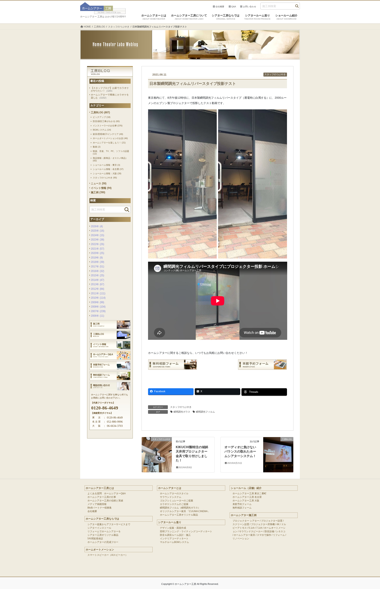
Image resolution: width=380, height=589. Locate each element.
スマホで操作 (264, 535)
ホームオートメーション (100, 549)
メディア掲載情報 (96, 504)
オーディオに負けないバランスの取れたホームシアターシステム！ (240, 451)
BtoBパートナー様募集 (99, 507)
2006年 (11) (97, 315)
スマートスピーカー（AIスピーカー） (107, 555)
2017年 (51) (97, 266)
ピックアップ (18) (101, 117)
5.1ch (252, 528)
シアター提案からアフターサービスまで (108, 524)
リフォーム (279, 535)
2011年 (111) (98, 293)
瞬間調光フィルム (205, 411)
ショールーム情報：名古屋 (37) (108, 169)
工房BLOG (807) (100, 112)
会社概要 (220, 6)
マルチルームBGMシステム (174, 542)
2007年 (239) (98, 311)
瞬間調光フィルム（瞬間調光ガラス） (180, 507)
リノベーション (241, 538)
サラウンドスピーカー (251, 531)
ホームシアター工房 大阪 (246, 500)
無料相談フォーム (242, 507)
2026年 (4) (97, 226)
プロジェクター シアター (246, 520)
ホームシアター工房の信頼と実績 (105, 500)
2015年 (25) (97, 275)
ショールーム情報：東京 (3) (106, 165)
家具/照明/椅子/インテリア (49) (108, 134)
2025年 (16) (97, 230)
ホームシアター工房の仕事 (101, 497)
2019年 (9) (97, 257)
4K (277, 524)
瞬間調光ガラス (182, 411)
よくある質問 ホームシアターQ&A (106, 493)
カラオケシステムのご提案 (174, 504)
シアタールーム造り (169, 522)
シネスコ (280, 531)
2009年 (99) (97, 302)
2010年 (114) (98, 297)
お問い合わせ (249, 6)
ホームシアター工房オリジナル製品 (179, 514)
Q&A (233, 6)
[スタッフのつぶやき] (157, 447)
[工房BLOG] (278, 447)
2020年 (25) (97, 253)
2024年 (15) (97, 235)
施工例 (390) (98, 192)
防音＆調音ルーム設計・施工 (175, 535)
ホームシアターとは (169, 488)
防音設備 (269, 531)
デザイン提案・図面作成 (173, 528)
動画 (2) (97, 147)
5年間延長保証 (95, 538)
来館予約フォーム (242, 504)
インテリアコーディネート (174, 538)
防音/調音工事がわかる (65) (106, 121)
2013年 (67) (97, 284)
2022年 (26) (97, 244)
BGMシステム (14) (102, 130)
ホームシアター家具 (244, 535)
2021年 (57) (97, 248)
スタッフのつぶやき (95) (105, 177)
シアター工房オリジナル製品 (102, 535)
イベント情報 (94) (101, 188)
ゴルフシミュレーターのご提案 (176, 500)
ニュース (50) (98, 183)
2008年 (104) (98, 306)
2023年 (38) (97, 239)
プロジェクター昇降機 (263, 524)
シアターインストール (99, 528)
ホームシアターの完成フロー (102, 542)
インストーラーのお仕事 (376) (108, 125)
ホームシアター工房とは (100, 488)
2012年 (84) (97, 288)
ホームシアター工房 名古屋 (247, 497)
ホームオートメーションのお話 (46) (110, 138)
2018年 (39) (97, 261)
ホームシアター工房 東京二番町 (249, 493)
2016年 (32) (97, 271)
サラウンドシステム (170, 497)
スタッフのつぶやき (275, 74)
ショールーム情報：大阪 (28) (107, 173)
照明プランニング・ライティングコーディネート (186, 531)
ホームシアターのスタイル (174, 493)
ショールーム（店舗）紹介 (246, 488)
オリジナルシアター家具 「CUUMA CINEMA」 (185, 511)
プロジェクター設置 (271, 520)
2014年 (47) (97, 279)
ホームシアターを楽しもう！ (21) (109, 142)
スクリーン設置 (241, 524)
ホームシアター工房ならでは (102, 518)
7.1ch (259, 528)
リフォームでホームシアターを (104, 531)
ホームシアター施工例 (243, 515)
